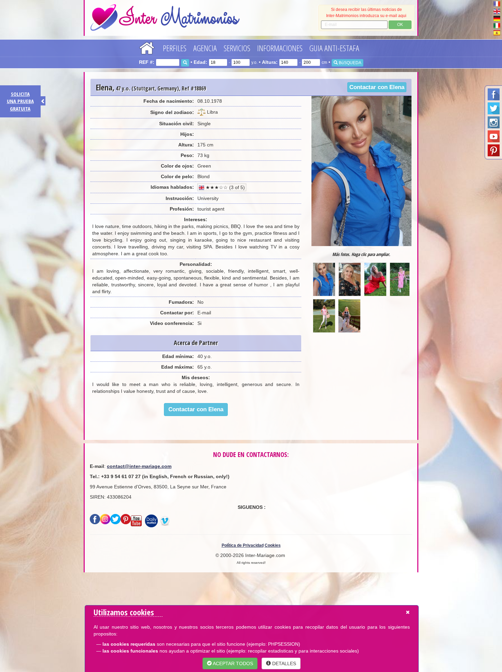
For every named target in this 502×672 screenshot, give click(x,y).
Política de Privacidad (243, 545)
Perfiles (174, 48)
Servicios (237, 48)
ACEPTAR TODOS (232, 663)
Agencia (205, 48)
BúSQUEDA (349, 62)
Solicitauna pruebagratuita (20, 101)
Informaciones (280, 48)
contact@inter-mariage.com (139, 466)
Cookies (273, 545)
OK (400, 24)
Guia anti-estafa (334, 48)
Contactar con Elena (376, 87)
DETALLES (283, 663)
